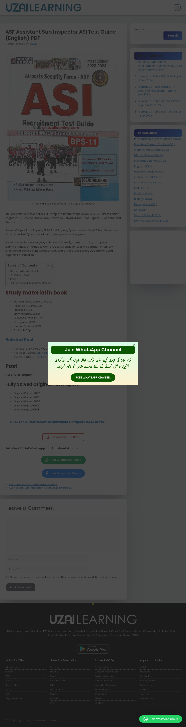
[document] (93, 363)
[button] (160, 719)
